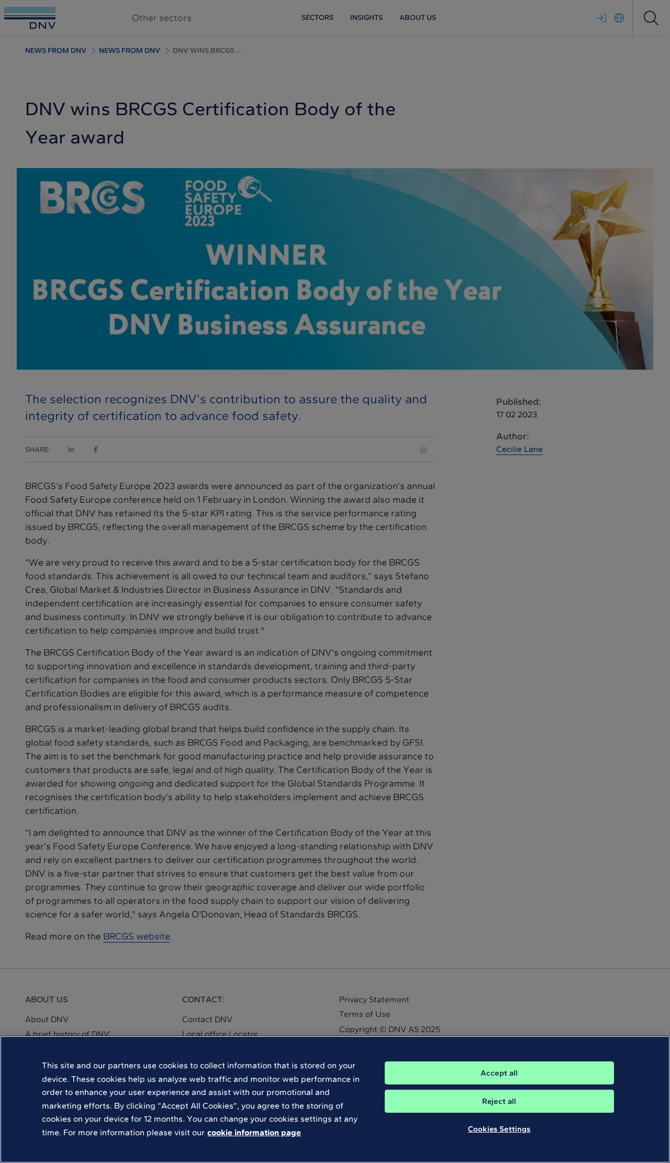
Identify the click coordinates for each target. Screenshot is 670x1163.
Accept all (499, 1073)
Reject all (499, 1101)
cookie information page (254, 1132)
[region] (335, 1099)
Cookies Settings (499, 1129)
